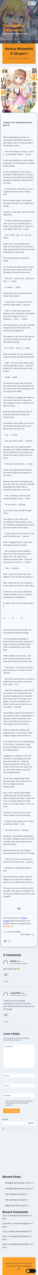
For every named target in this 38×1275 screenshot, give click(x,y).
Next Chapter (26, 934)
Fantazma (14, 58)
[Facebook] (30, 3)
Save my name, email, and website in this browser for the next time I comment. (19, 1103)
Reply (7, 981)
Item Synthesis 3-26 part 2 (16, 1200)
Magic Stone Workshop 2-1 (21, 1231)
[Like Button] (5, 941)
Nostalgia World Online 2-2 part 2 (19, 1183)
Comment (8, 1046)
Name (7, 1076)
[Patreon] (9, 926)
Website (7, 1095)
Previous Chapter (14, 932)
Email (7, 1086)
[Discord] (34, 3)
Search (5, 1119)
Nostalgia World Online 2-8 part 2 (19, 1188)
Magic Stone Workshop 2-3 (16, 1205)
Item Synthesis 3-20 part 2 (16, 1194)
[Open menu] (19, 41)
